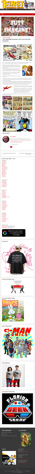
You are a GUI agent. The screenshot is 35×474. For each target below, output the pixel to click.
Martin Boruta (4, 207)
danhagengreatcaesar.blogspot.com (25, 140)
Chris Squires (4, 202)
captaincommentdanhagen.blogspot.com (16, 142)
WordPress (20, 472)
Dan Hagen (8, 42)
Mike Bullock (4, 185)
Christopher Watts (5, 167)
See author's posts (14, 144)
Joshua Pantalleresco (5, 218)
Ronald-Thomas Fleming (5, 196)
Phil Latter (3, 209)
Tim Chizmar (4, 176)
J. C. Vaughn (4, 183)
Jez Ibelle (3, 217)
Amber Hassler (4, 162)
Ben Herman (4, 164)
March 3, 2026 (5, 42)
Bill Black (3, 165)
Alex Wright (3, 161)
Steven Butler (4, 197)
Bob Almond (4, 166)
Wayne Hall (3, 221)
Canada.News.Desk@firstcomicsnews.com (23, 458)
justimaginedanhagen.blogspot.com (15, 141)
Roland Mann (4, 195)
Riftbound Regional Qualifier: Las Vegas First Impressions (25, 154)
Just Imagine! (8, 37)
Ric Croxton (4, 219)
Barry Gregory (4, 163)
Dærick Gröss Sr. (4, 168)
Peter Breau (4, 208)
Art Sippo (3, 191)
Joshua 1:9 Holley (4, 184)
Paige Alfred (4, 174)
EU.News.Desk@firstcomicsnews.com (23, 463)
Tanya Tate (3, 175)
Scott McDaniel (4, 186)
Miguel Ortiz (4, 173)
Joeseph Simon (4, 206)
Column (4, 37)
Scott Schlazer (4, 220)
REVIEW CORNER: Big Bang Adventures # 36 (10, 154)
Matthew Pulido (4, 172)
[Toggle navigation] (2, 14)
